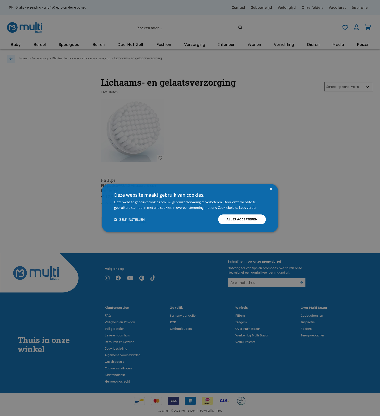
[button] (129, 219)
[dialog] (190, 208)
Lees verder (248, 207)
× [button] (270, 189)
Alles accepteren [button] (242, 219)
